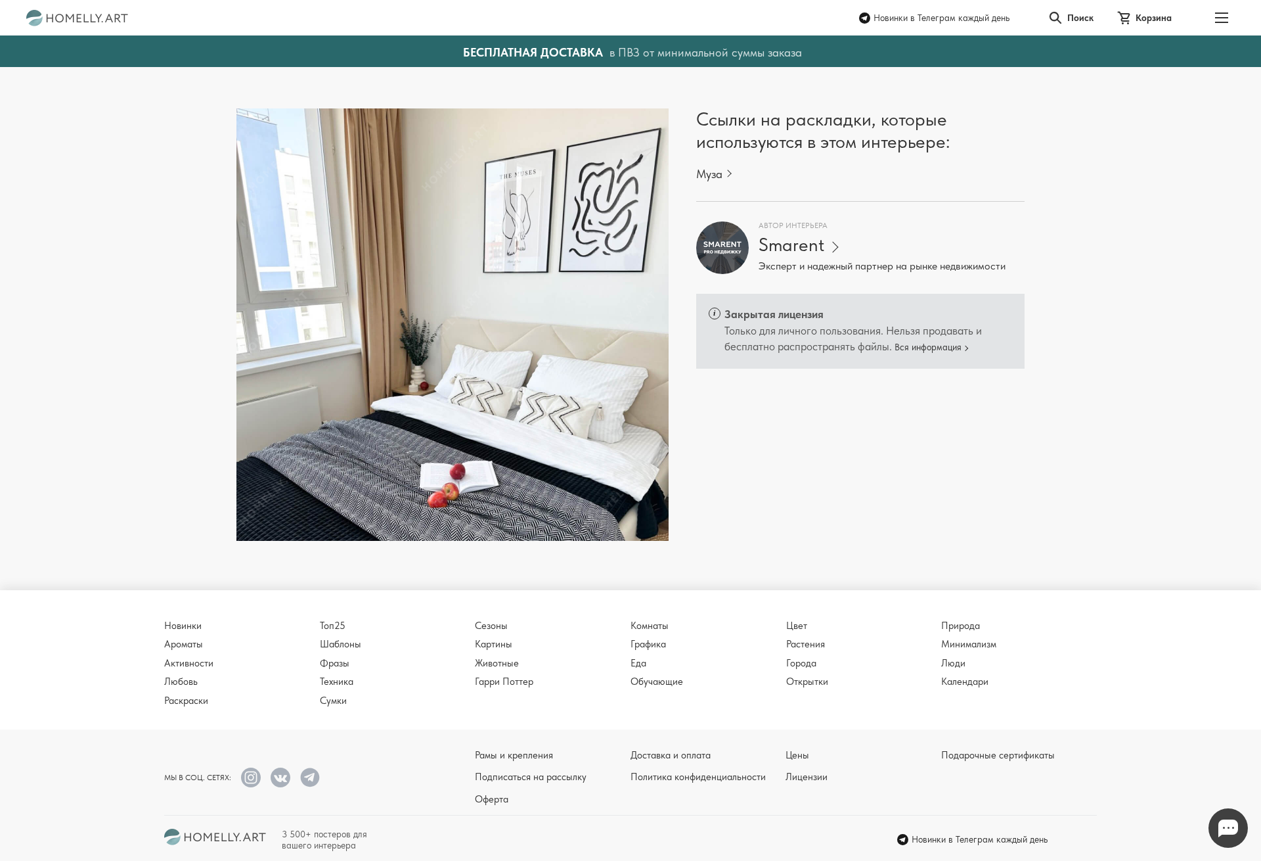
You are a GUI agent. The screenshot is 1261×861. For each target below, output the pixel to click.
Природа (960, 626)
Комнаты (649, 626)
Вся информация (928, 347)
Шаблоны (340, 644)
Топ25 (332, 626)
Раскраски (186, 701)
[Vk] (280, 777)
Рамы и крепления (514, 755)
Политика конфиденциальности (698, 777)
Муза (709, 174)
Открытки (807, 681)
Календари (964, 681)
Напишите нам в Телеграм (1228, 828)
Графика (648, 644)
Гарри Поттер (504, 681)
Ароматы (183, 644)
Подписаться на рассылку (530, 777)
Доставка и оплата (670, 755)
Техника (336, 681)
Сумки (333, 701)
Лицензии (806, 777)
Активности (188, 663)
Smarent (791, 245)
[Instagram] (251, 777)
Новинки (183, 626)
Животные (497, 663)
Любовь (181, 681)
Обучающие (656, 681)
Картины (493, 644)
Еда (638, 663)
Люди (953, 663)
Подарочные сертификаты (998, 755)
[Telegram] (310, 777)
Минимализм (968, 644)
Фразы (334, 663)
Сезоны (491, 626)
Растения (805, 644)
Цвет (796, 626)
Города (801, 663)
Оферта (491, 799)
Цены (797, 755)
